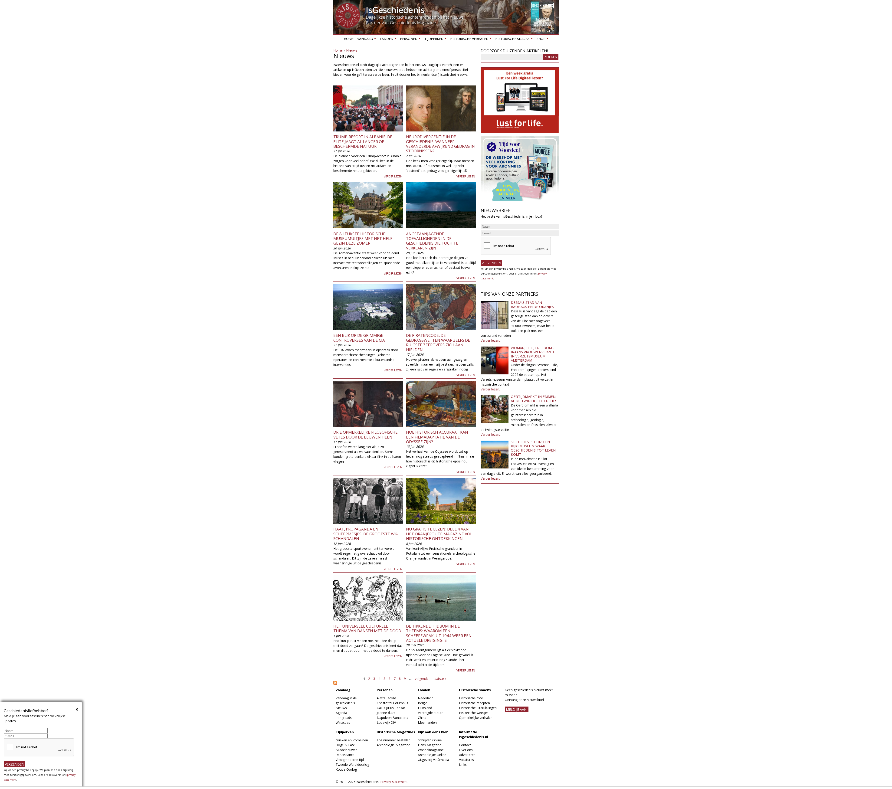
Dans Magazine (429, 745)
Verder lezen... (491, 340)
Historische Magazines (396, 732)
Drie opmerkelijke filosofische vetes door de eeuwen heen (365, 434)
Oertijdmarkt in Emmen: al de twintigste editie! (533, 398)
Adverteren (467, 755)
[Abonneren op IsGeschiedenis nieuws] (404, 683)
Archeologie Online (432, 755)
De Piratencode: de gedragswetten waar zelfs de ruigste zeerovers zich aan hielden (438, 342)
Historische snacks (511, 39)
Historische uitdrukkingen (478, 708)
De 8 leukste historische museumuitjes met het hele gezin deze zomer (363, 238)
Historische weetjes (474, 712)
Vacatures (466, 759)
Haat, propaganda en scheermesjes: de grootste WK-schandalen (365, 533)
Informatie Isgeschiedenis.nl (473, 734)
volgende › (422, 678)
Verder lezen (393, 176)
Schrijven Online (430, 740)
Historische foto (471, 698)
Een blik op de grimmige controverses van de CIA (359, 338)
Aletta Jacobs (387, 698)
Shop (540, 39)
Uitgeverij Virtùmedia (433, 759)
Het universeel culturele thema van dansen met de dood (367, 628)
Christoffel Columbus (392, 703)
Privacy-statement (394, 781)
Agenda (341, 712)
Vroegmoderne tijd (350, 759)
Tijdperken (432, 39)
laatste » (440, 678)
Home (349, 38)
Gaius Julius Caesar (391, 708)
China (422, 717)
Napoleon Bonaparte (393, 717)
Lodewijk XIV (386, 722)
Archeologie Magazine (393, 745)
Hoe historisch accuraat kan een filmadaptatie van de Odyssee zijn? (437, 436)
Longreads (344, 717)
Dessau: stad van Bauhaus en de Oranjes (532, 304)
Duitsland (425, 708)
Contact (465, 745)
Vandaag (364, 39)
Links (463, 764)
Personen (407, 39)
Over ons (466, 750)
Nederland (425, 698)
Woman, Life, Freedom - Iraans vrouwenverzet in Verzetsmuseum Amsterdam (532, 354)
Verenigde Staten (430, 712)
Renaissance (345, 755)
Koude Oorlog (346, 769)
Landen (385, 39)
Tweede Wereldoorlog (352, 764)
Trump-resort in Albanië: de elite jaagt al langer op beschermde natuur (362, 141)
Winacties (343, 722)
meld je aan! (516, 709)
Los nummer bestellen (393, 740)
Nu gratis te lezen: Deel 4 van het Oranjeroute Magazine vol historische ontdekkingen (439, 533)
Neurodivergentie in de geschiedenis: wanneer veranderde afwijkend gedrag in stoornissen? (440, 144)
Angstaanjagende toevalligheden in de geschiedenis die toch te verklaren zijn (432, 241)
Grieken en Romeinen (352, 740)
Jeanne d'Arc (386, 712)
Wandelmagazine (431, 750)
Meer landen (427, 722)
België (422, 703)
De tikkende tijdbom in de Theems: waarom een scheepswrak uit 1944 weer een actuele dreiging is (439, 633)
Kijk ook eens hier (433, 732)
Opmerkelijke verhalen (475, 717)
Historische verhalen (468, 39)
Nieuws (351, 50)
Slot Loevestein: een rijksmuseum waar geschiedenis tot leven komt (533, 448)
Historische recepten (474, 703)
